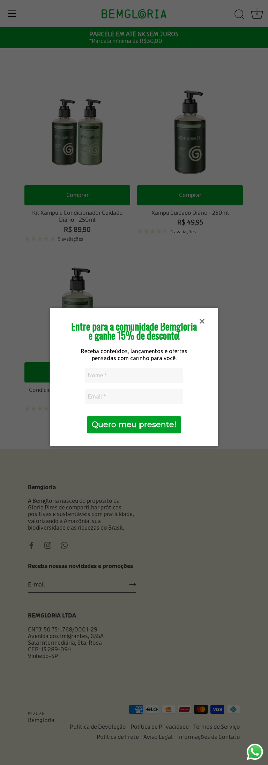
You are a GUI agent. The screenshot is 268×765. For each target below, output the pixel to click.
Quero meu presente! (134, 424)
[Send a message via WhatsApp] (255, 752)
